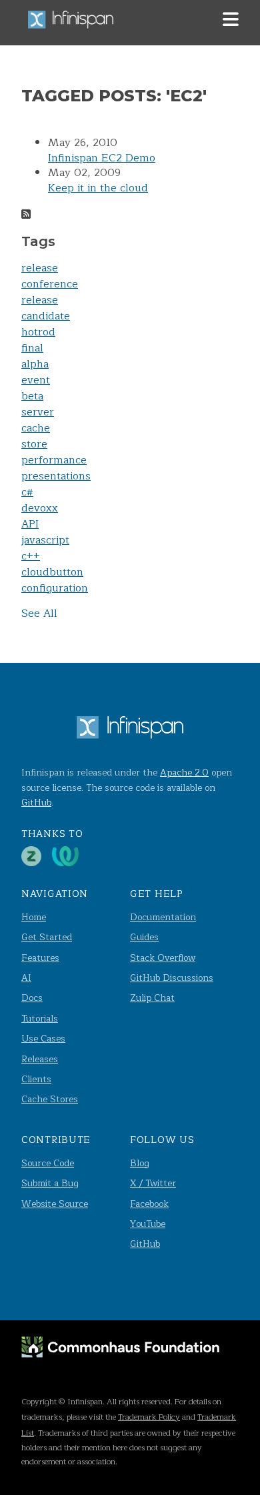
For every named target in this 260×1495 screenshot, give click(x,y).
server (37, 412)
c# (27, 492)
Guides (144, 937)
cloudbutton (52, 572)
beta (32, 396)
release (39, 268)
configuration (54, 588)
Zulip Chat (152, 998)
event (35, 380)
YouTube (147, 1224)
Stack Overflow (162, 958)
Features (40, 958)
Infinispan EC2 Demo (101, 158)
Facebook (149, 1204)
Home (33, 917)
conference (49, 284)
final (32, 348)
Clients (36, 1079)
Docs (32, 998)
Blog (139, 1163)
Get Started (46, 937)
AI (26, 978)
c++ (30, 556)
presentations (56, 476)
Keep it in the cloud (98, 188)
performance (54, 460)
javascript (45, 540)
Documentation (163, 917)
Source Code (47, 1163)
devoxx (39, 508)
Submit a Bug (50, 1183)
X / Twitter (153, 1183)
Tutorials (39, 1018)
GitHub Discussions (171, 978)
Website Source (54, 1204)
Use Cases (43, 1038)
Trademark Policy (149, 1417)
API (30, 524)
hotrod (38, 332)
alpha (35, 364)
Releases (39, 1059)
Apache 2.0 (184, 772)
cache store (35, 436)
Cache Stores (49, 1099)
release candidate (45, 308)
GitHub (36, 802)
